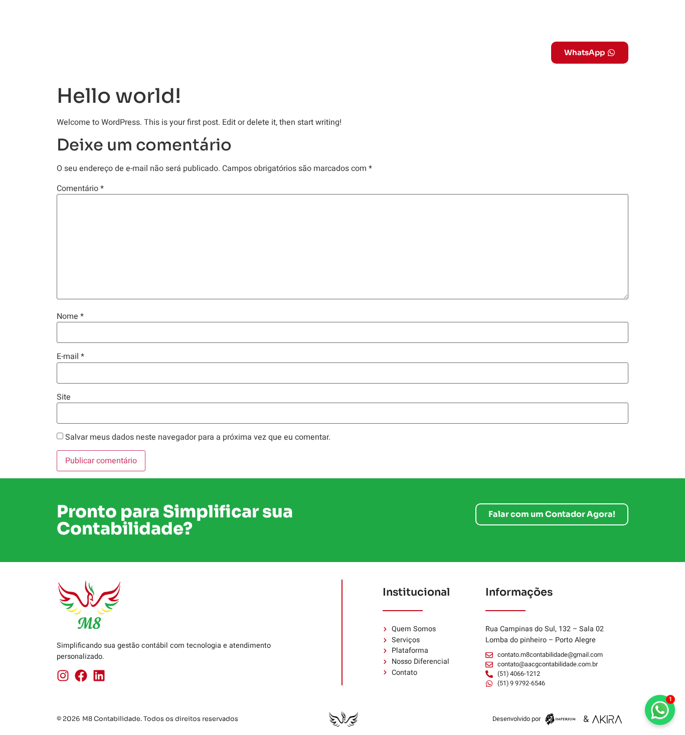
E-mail (70, 356)
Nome (70, 316)
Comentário (80, 189)
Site (64, 397)
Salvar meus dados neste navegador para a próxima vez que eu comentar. (197, 437)
